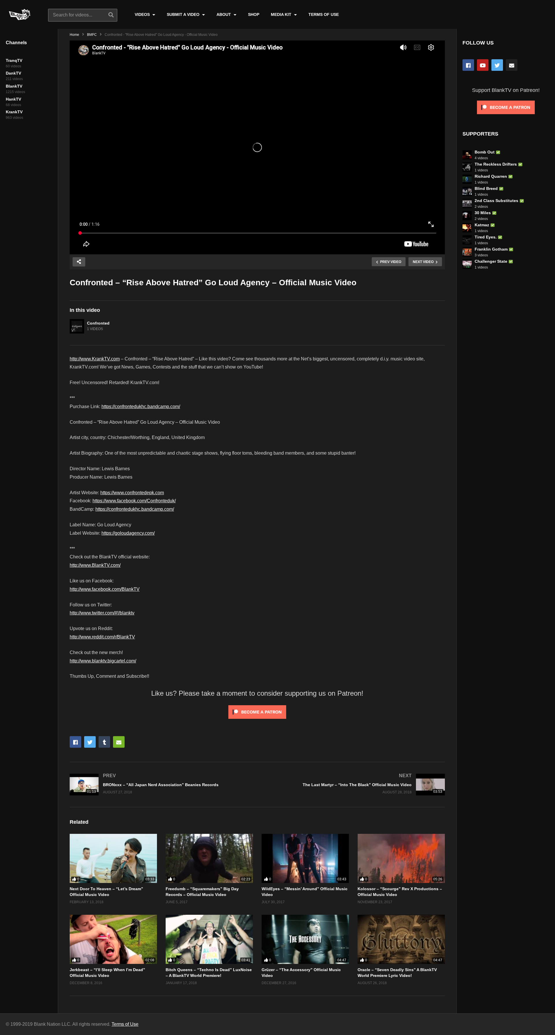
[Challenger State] (467, 264)
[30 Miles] (467, 215)
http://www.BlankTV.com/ (95, 565)
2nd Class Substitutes (496, 200)
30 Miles (483, 212)
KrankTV (14, 112)
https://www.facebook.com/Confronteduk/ (134, 500)
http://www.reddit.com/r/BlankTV (102, 636)
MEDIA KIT (282, 14)
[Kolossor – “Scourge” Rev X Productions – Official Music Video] (401, 858)
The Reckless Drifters (496, 164)
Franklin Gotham (491, 249)
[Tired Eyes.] (467, 240)
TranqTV (14, 60)
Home (74, 35)
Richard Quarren (491, 176)
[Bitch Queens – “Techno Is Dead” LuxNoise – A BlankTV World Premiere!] (209, 939)
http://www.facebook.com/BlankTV (105, 589)
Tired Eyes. (486, 237)
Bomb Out (485, 152)
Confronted (98, 323)
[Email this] (119, 742)
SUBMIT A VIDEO (184, 14)
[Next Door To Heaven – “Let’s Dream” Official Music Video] (113, 858)
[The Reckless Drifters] (467, 167)
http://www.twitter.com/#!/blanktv (102, 612)
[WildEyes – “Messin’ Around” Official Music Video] (305, 858)
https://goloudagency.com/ (128, 533)
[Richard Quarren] (467, 179)
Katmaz (482, 225)
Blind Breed (486, 188)
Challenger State (491, 261)
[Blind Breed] (467, 191)
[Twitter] (497, 65)
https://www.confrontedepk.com (132, 492)
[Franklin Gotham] (467, 252)
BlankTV (14, 86)
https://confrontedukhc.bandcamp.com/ (140, 406)
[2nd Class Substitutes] (467, 203)
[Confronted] (77, 326)
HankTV (13, 99)
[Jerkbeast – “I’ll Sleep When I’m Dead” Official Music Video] (113, 939)
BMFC (92, 35)
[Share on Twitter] (90, 742)
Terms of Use (125, 1024)
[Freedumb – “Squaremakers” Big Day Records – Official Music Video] (209, 858)
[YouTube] (483, 65)
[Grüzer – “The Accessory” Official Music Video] (305, 939)
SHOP (253, 14)
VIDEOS (143, 14)
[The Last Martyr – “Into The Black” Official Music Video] (354, 784)
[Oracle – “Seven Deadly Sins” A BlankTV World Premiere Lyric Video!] (401, 939)
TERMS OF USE (323, 14)
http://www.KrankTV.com (95, 358)
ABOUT (224, 14)
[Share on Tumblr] (104, 742)
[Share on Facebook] (75, 742)
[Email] (511, 65)
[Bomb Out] (467, 155)
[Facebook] (468, 65)
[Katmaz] (467, 227)
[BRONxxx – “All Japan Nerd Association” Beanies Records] (160, 784)
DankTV (13, 73)
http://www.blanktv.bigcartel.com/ (103, 660)
